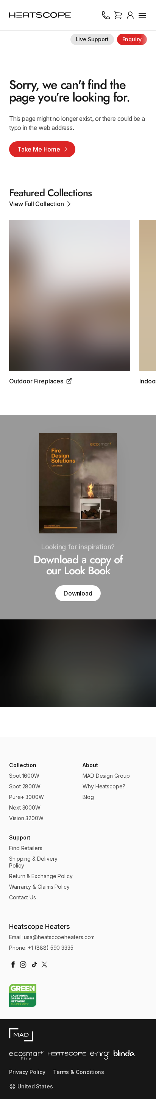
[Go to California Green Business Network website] (22, 995)
